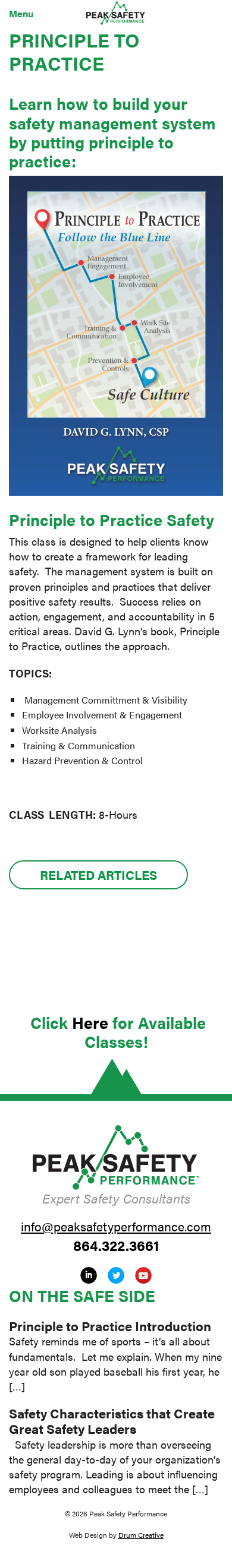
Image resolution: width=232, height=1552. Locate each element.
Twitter (116, 1275)
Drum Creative (141, 1534)
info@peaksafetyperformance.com (116, 1226)
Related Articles (98, 874)
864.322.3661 (116, 1245)
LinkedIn (88, 1275)
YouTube (143, 1275)
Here (90, 1022)
